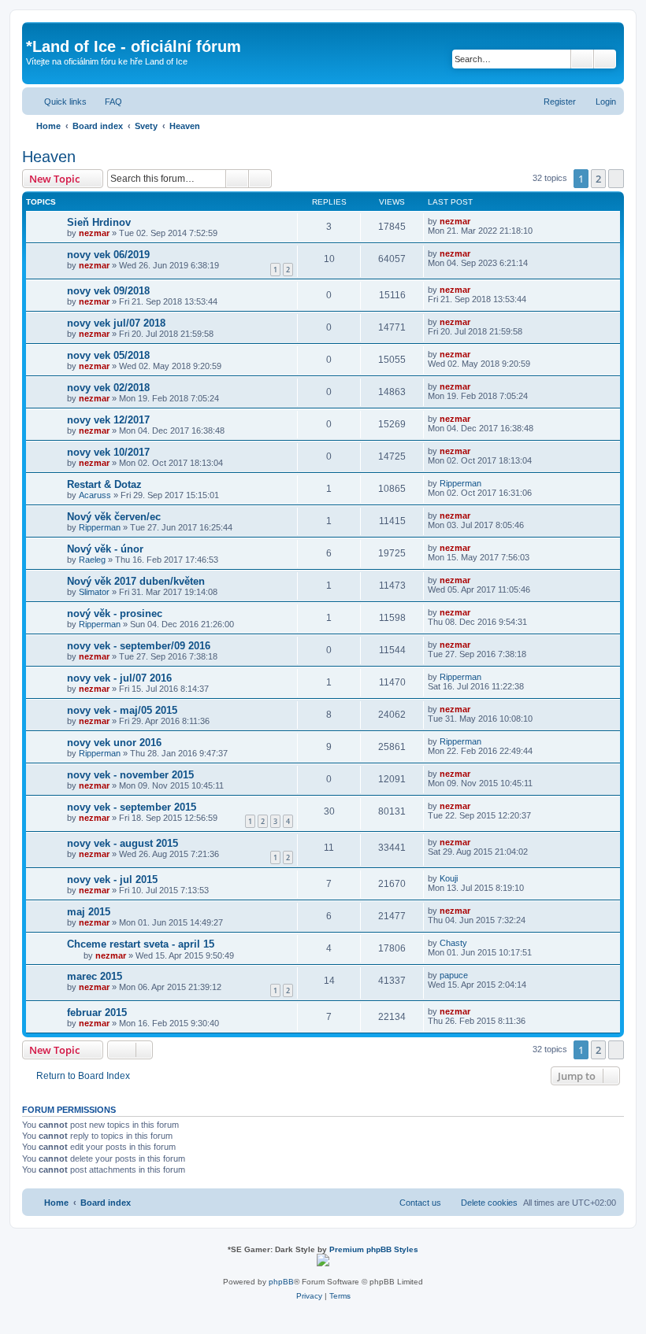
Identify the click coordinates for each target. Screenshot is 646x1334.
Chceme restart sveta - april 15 (140, 944)
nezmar (94, 233)
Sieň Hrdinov (99, 222)
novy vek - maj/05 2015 (122, 710)
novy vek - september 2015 (131, 807)
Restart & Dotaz (104, 484)
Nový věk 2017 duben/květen (136, 581)
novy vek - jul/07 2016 (119, 678)
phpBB (281, 1281)
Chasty (453, 943)
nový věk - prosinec (114, 613)
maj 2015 (88, 912)
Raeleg (92, 559)
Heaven (49, 156)
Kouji (449, 878)
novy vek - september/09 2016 (138, 646)
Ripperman (460, 483)
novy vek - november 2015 (130, 775)
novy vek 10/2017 (108, 452)
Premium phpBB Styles (373, 1249)
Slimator (94, 592)
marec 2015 (94, 976)
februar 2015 (97, 1012)
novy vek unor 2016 (114, 742)
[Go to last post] (478, 221)
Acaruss (95, 495)
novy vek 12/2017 (108, 420)
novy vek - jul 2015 (112, 879)
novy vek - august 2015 (122, 843)
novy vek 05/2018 (108, 355)
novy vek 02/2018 (108, 388)
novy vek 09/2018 (108, 291)
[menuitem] (106, 101)
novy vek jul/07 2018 (116, 323)
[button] (616, 178)
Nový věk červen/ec (114, 517)
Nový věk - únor (105, 549)
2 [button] (598, 179)
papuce (454, 975)
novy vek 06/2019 (108, 255)
